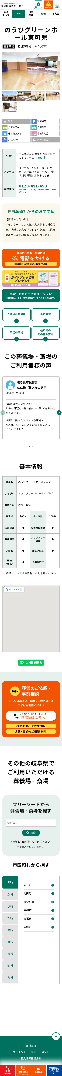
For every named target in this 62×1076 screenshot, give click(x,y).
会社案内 (31, 1045)
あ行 (10, 882)
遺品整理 (31, 13)
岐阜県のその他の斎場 (45, 332)
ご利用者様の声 (16, 314)
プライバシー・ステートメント (31, 1052)
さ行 (10, 906)
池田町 (27, 893)
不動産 (55, 13)
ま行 (10, 954)
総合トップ (6, 13)
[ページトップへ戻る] (56, 1036)
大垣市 (27, 918)
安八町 (27, 885)
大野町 (27, 927)
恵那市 (27, 910)
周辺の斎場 (16, 332)
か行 (10, 894)
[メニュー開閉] (57, 4)
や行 (10, 966)
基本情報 (45, 314)
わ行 (10, 977)
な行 (10, 930)
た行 (10, 918)
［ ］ (40, 157)
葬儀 (19, 13)
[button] (29, 446)
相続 (43, 13)
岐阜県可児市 (39, 153)
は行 (10, 942)
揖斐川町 (29, 902)
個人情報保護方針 (31, 1058)
